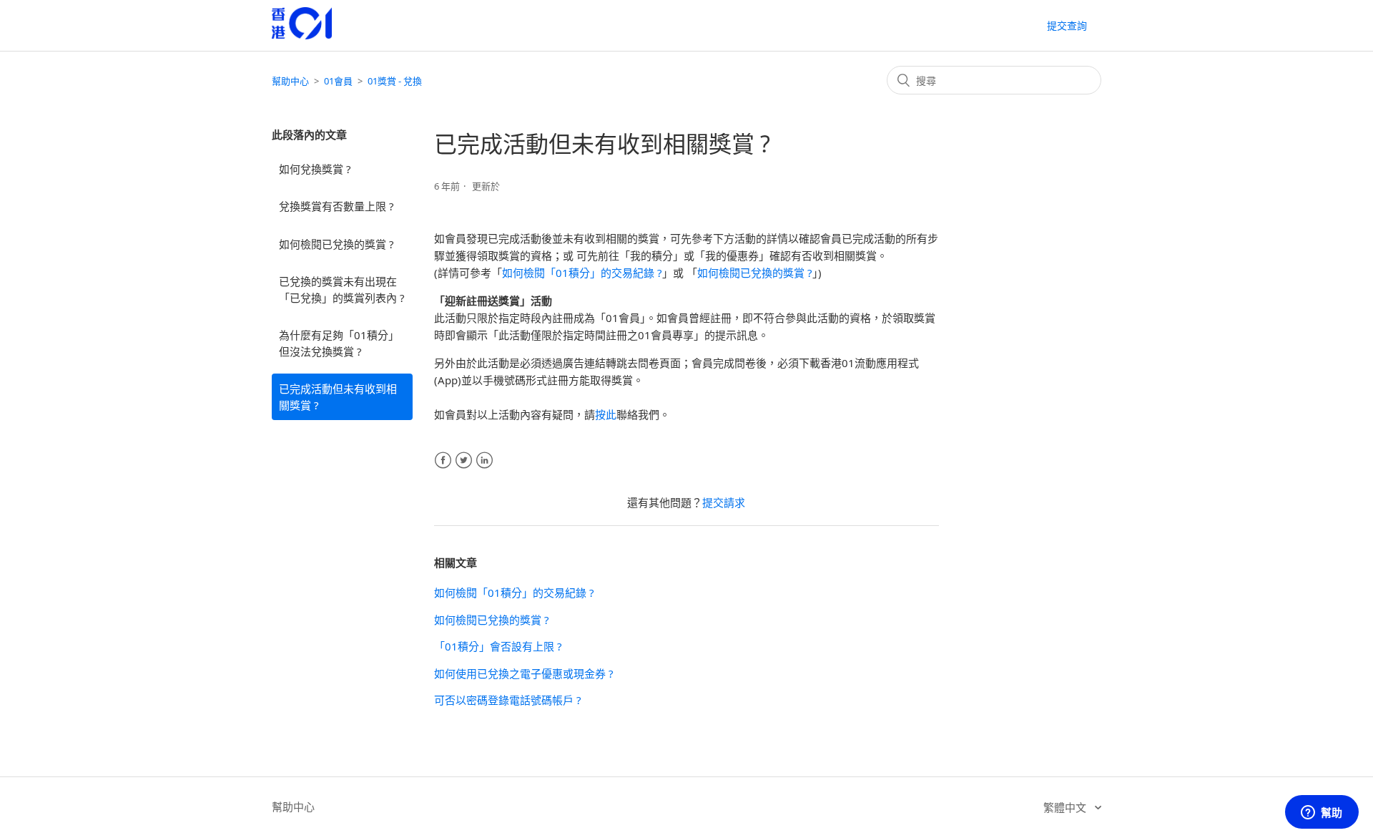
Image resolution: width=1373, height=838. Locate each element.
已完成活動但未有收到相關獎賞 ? (338, 396)
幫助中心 (290, 80)
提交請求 (723, 502)
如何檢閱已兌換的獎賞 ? (336, 244)
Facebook (443, 460)
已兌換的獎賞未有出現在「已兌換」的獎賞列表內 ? (342, 289)
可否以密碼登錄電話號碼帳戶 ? (507, 700)
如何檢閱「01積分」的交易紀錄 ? (582, 272)
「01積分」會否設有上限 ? (498, 646)
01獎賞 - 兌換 (395, 80)
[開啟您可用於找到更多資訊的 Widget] (1321, 813)
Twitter (464, 460)
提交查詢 (1067, 25)
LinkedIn (484, 460)
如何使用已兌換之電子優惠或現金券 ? (524, 673)
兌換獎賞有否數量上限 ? (336, 206)
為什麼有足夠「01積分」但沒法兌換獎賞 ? (339, 343)
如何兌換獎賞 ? (315, 169)
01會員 (338, 80)
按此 (605, 414)
